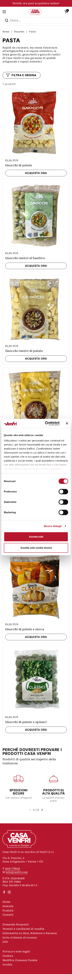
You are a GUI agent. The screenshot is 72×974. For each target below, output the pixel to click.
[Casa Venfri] (35, 11)
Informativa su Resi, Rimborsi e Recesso (30, 933)
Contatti (8, 914)
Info (5, 941)
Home (6, 31)
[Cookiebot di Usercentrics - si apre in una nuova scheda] (45, 423)
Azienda (8, 906)
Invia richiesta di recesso (20, 937)
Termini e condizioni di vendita (24, 928)
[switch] (63, 491)
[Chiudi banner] (67, 423)
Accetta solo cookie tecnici (36, 547)
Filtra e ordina (24, 75)
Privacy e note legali (16, 951)
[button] (66, 11)
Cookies (8, 955)
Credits (7, 964)
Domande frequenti (16, 924)
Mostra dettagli (53, 526)
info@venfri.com (17, 872)
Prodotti (8, 910)
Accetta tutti (36, 536)
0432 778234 (12, 868)
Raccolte (19, 31)
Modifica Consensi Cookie (20, 960)
